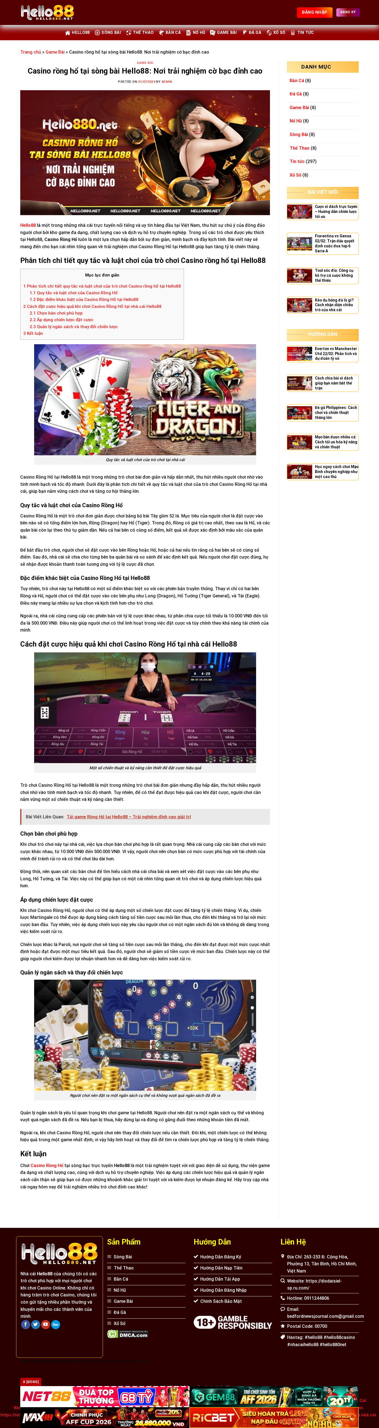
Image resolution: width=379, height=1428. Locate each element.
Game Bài (227, 32)
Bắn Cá (173, 32)
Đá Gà (255, 32)
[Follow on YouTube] (45, 1324)
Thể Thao (143, 32)
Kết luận (33, 333)
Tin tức (305, 32)
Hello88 (81, 32)
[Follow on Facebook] (25, 1324)
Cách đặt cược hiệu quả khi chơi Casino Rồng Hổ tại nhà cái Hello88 (92, 306)
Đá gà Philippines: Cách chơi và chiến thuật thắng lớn (336, 412)
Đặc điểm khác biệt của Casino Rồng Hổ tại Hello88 (84, 299)
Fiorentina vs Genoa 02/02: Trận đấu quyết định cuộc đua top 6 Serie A (334, 243)
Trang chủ (30, 52)
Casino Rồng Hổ (47, 1165)
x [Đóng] (31, 1382)
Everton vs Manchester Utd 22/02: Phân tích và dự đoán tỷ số (336, 353)
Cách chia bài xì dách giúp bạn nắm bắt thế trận (334, 383)
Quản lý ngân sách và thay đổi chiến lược (74, 326)
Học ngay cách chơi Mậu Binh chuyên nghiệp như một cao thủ (336, 471)
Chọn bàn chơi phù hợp (56, 313)
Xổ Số (279, 32)
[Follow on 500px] (55, 1324)
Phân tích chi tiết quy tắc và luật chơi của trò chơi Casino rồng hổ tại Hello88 (102, 286)
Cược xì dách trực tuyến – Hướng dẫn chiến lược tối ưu (336, 211)
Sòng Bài (111, 32)
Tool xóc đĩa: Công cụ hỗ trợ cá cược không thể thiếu (334, 275)
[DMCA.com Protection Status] (127, 1333)
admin (166, 82)
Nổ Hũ (199, 32)
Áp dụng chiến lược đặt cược (62, 319)
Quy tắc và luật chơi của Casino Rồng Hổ (74, 292)
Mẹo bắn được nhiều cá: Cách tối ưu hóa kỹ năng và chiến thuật (336, 442)
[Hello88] (47, 12)
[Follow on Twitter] (35, 1324)
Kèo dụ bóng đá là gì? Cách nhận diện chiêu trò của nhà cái (334, 305)
